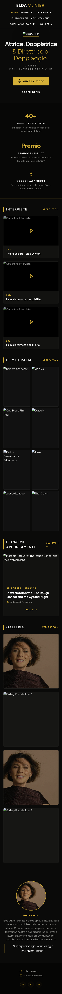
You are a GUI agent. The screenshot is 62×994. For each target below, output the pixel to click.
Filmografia (20, 18)
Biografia (28, 12)
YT (31, 984)
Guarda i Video (31, 81)
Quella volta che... (24, 24)
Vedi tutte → (51, 209)
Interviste (44, 12)
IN (39, 984)
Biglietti (31, 609)
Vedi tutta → (51, 360)
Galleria (46, 24)
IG (23, 984)
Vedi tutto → (50, 627)
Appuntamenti (41, 18)
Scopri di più (31, 92)
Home (14, 12)
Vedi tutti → (52, 544)
